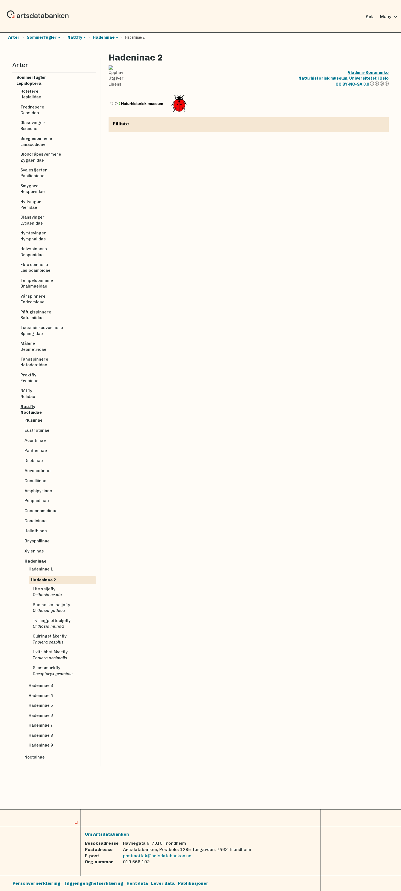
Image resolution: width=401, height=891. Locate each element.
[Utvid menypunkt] (94, 77)
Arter (14, 37)
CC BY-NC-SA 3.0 (353, 84)
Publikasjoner (193, 883)
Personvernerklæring (37, 883)
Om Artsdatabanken (107, 834)
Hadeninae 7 (41, 725)
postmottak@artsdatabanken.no (157, 855)
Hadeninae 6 (41, 715)
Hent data (137, 883)
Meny (389, 16)
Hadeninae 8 (41, 735)
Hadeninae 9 (41, 745)
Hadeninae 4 (41, 695)
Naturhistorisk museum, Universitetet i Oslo (343, 78)
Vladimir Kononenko (368, 72)
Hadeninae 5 (41, 705)
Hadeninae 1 (41, 569)
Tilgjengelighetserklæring (93, 883)
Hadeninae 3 (41, 685)
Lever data (163, 883)
